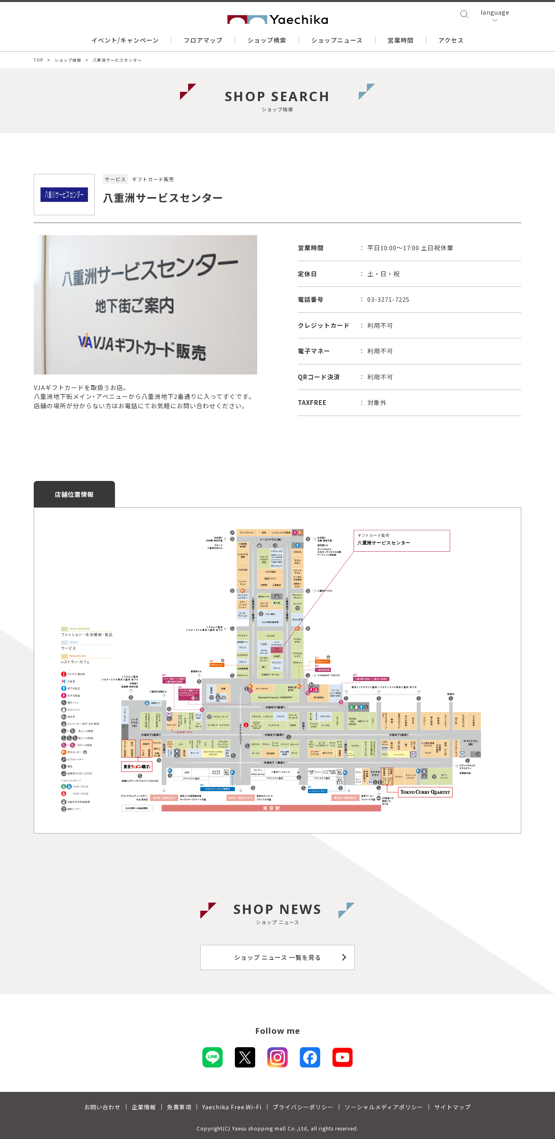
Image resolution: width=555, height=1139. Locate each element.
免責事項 (179, 1107)
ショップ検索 (266, 40)
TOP (38, 60)
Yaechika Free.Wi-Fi (232, 1107)
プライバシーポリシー (303, 1107)
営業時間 (401, 40)
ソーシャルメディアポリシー (384, 1107)
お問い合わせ (102, 1107)
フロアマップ (203, 40)
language (495, 12)
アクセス (451, 40)
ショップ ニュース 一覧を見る (277, 957)
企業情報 (144, 1107)
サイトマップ (452, 1107)
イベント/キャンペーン (125, 40)
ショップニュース (337, 40)
